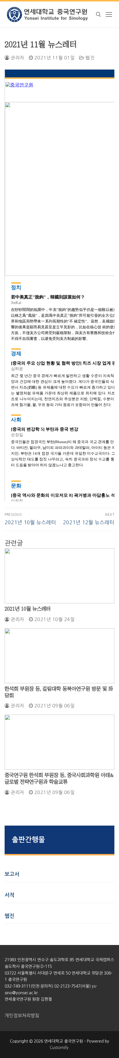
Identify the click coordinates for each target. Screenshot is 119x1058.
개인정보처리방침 (22, 1015)
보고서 (12, 874)
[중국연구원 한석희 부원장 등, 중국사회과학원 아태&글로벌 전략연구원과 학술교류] (59, 742)
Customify (59, 1048)
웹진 (89, 57)
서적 (9, 895)
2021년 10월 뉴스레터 (28, 608)
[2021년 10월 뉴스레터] (59, 575)
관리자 (17, 57)
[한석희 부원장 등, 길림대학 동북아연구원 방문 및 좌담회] (59, 655)
